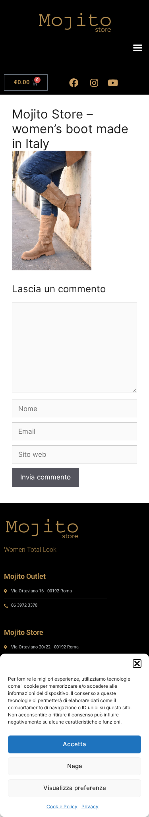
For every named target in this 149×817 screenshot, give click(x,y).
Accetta (74, 744)
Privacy (90, 806)
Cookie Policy (61, 806)
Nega (74, 766)
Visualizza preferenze (74, 788)
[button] (137, 664)
